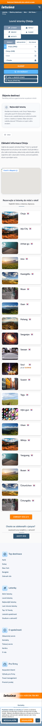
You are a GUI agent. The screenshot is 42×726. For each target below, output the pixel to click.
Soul (22, 364)
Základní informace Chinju (14, 143)
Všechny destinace (15, 12)
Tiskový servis (7, 644)
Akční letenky (7, 594)
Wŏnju (23, 440)
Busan (23, 470)
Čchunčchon (26, 485)
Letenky (4, 12)
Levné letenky (7, 598)
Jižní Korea (32, 12)
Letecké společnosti (9, 614)
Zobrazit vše (6, 576)
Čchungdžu (25, 500)
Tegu (22, 395)
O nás (4, 652)
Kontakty (5, 640)
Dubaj (4, 564)
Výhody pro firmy (8, 674)
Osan (22, 304)
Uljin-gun (24, 410)
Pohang (24, 319)
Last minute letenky (9, 606)
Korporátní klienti (8, 670)
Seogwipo (25, 334)
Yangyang (25, 455)
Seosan (23, 349)
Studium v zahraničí (9, 618)
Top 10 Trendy (7, 610)
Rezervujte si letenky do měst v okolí (20, 200)
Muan (23, 289)
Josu (22, 259)
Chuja (23, 213)
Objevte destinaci (11, 95)
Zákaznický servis (8, 636)
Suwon (23, 379)
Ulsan (23, 425)
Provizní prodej (7, 682)
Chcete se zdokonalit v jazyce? (20, 526)
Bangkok (5, 572)
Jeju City (24, 228)
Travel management (9, 678)
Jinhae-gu (24, 243)
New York (5, 568)
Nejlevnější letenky (18, 106)
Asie (25, 12)
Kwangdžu (25, 274)
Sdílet (8, 135)
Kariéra (4, 648)
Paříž (4, 560)
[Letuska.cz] (8, 7)
